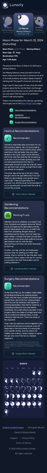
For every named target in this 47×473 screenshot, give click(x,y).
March (23, 363)
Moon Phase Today (29, 103)
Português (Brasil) (36, 427)
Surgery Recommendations (26, 122)
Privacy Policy (28, 438)
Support (14, 438)
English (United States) (13, 427)
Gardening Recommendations (22, 116)
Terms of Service (23, 443)
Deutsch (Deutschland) (24, 432)
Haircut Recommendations (25, 110)
